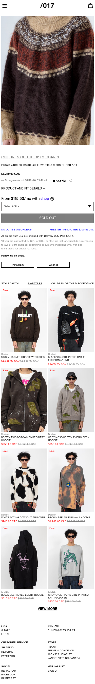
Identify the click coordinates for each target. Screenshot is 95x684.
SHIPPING (7, 647)
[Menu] (4, 5)
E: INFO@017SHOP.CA (61, 630)
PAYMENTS (8, 656)
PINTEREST (8, 678)
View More (47, 609)
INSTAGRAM (8, 670)
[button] (47, 180)
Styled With (9, 283)
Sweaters (35, 283)
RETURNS (7, 651)
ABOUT (52, 646)
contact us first (54, 241)
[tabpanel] (47, 80)
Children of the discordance (30, 157)
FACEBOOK (8, 674)
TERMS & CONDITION (61, 650)
